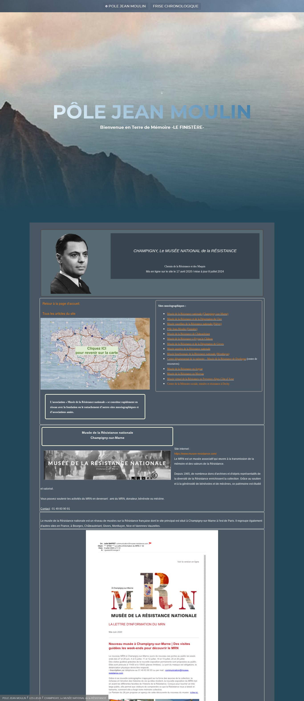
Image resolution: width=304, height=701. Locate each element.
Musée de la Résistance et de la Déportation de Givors (195, 343)
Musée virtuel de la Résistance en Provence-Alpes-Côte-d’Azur (200, 378)
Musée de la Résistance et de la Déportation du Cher (194, 319)
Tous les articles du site (59, 313)
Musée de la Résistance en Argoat (185, 368)
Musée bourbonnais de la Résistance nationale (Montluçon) (198, 354)
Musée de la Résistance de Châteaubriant (188, 333)
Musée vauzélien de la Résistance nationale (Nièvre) (194, 323)
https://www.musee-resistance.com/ (195, 453)
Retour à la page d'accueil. (61, 303)
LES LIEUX (35, 698)
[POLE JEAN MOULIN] (95, 354)
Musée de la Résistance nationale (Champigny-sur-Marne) (197, 313)
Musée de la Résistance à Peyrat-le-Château (190, 338)
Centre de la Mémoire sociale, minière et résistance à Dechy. (198, 383)
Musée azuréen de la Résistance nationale (188, 348)
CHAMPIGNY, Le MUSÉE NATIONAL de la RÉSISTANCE (75, 698)
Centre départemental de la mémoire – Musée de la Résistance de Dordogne (206, 358)
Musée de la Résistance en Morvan (185, 373)
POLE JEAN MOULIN (127, 6)
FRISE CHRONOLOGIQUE (176, 6)
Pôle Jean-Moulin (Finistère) (182, 329)
